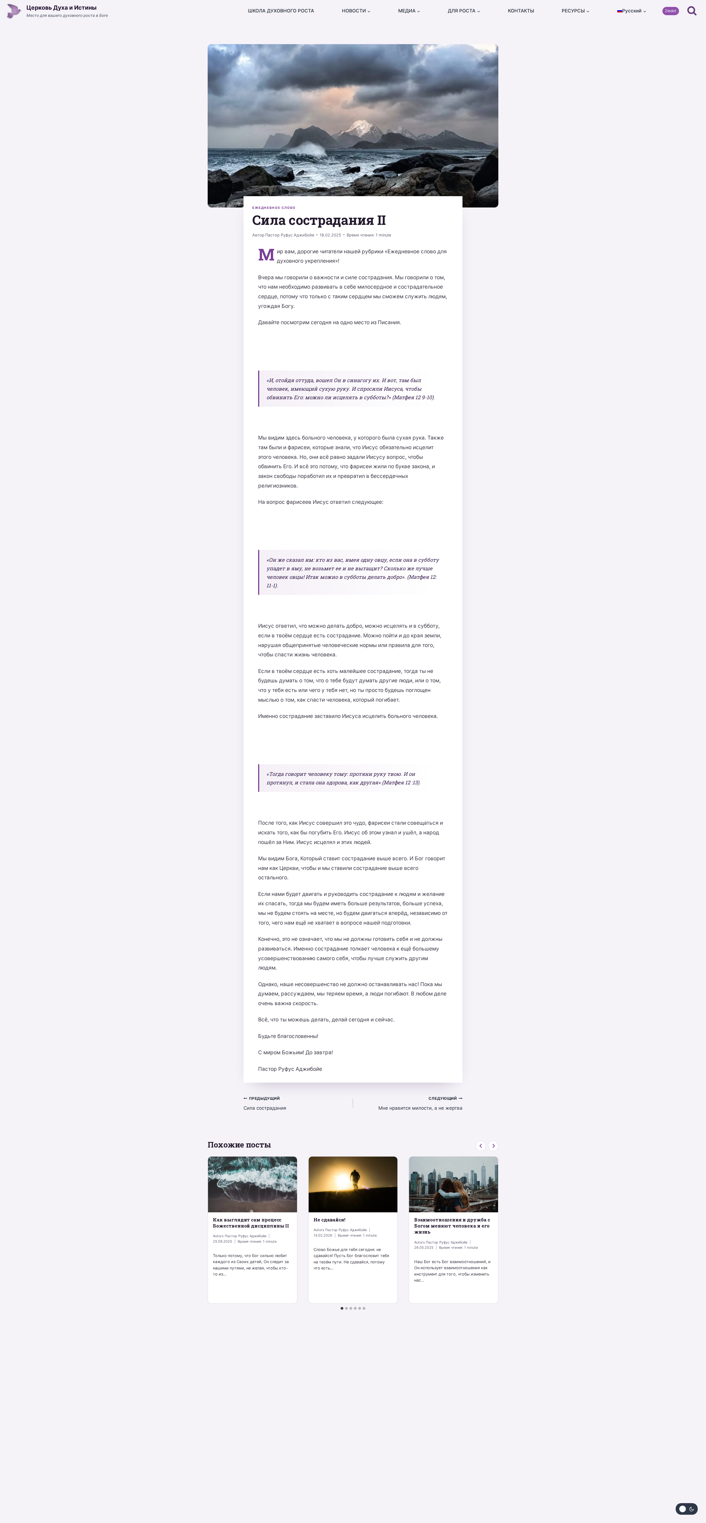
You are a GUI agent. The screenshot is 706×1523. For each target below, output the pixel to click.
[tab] (342, 1308)
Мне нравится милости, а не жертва (420, 1103)
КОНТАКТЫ (521, 11)
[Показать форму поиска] (691, 11)
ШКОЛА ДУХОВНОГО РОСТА (281, 11)
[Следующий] (493, 1146)
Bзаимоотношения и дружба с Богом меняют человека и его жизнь (452, 1225)
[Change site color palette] (687, 1509)
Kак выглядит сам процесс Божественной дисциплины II (251, 1222)
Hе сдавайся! (329, 1219)
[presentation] (252, 1184)
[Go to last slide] (481, 1146)
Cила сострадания (265, 1103)
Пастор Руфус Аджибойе (289, 235)
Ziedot (670, 11)
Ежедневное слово (274, 208)
